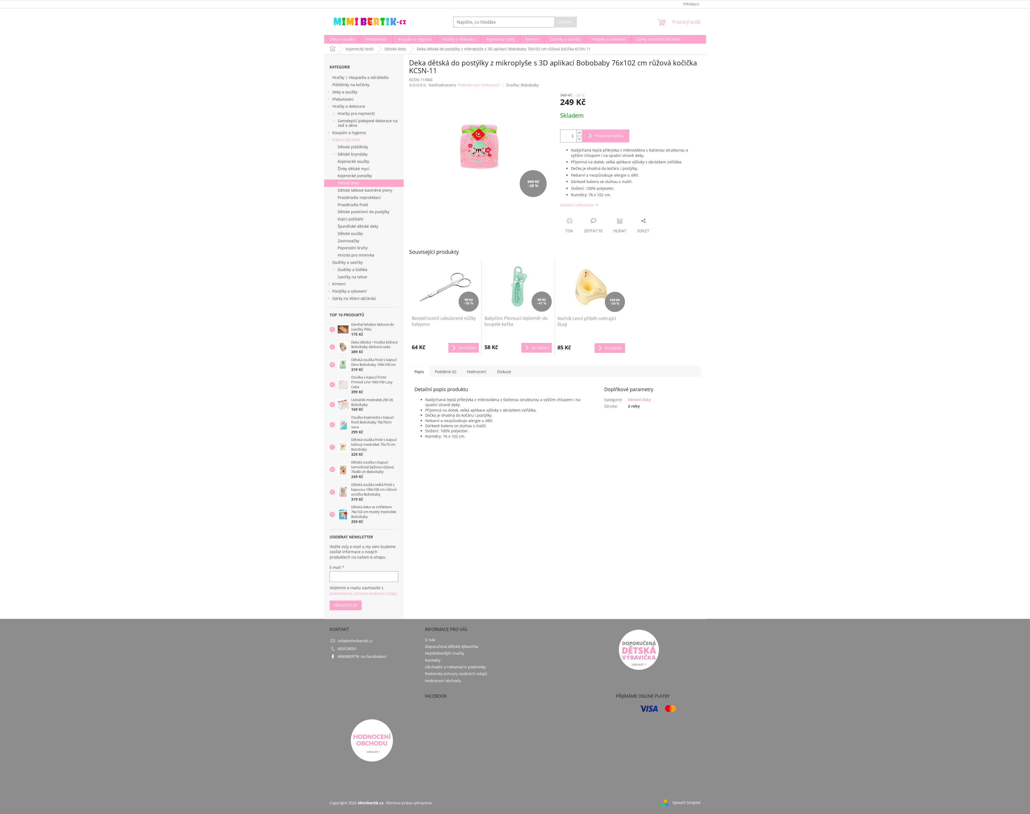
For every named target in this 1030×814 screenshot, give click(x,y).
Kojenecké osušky (353, 161)
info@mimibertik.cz (355, 640)
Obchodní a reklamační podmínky (455, 666)
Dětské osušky (350, 233)
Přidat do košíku (609, 135)
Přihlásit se (345, 605)
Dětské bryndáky (353, 154)
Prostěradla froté (353, 204)
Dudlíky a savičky (347, 262)
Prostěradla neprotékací (359, 197)
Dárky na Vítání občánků (354, 298)
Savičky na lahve (352, 276)
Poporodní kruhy (353, 247)
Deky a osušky (344, 91)
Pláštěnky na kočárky (350, 84)
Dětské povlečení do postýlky (363, 211)
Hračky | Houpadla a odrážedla (360, 77)
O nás (430, 639)
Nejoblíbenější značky (444, 653)
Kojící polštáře (350, 219)
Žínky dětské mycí (353, 168)
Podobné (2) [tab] (445, 371)
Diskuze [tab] (504, 371)
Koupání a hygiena (349, 132)
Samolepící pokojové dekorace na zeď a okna (367, 123)
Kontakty (433, 660)
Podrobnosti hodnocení (479, 84)
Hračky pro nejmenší (356, 113)
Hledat (565, 21)
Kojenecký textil (346, 139)
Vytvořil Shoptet (686, 802)
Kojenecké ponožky (355, 175)
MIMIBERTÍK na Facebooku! (362, 656)
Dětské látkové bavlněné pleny (365, 190)
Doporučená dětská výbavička (451, 646)
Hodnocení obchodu (443, 680)
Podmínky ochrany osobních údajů (456, 673)
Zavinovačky (348, 240)
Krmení (338, 283)
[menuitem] (342, 39)
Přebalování (343, 99)
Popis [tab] (419, 371)
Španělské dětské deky (358, 226)
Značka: (522, 84)
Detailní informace (576, 205)
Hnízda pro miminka (356, 255)
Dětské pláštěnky (353, 146)
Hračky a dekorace (348, 106)
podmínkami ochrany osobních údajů (363, 593)
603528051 (347, 648)
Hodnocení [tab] (476, 371)
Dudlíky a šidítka (352, 269)
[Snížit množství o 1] (579, 139)
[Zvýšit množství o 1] (579, 133)
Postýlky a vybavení (349, 291)
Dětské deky (348, 182)
